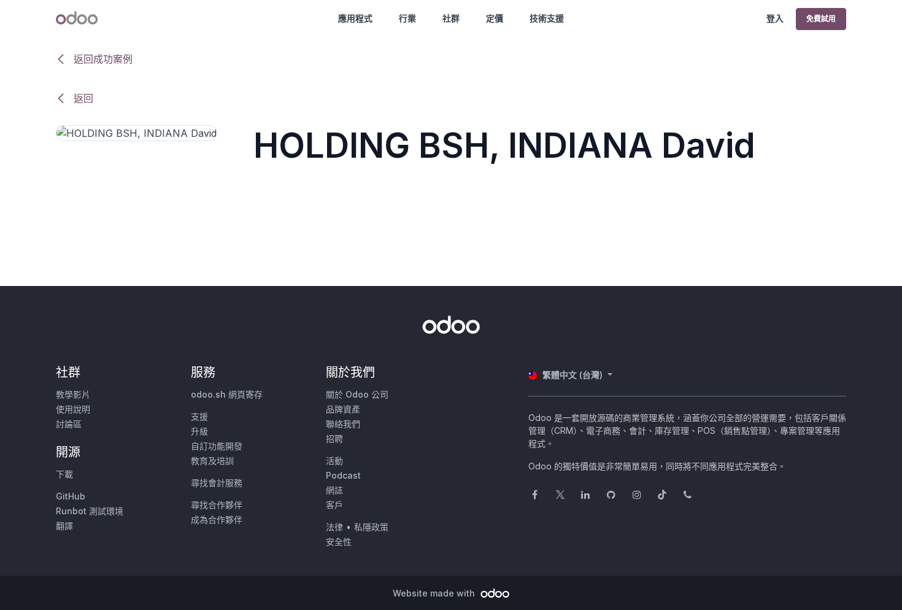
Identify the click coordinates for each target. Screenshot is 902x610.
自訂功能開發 (216, 446)
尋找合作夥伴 (216, 505)
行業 (407, 18)
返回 (82, 98)
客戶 (334, 505)
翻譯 (64, 525)
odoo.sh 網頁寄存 (227, 394)
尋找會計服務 (216, 482)
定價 (494, 18)
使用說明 (73, 409)
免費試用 (821, 18)
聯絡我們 (343, 424)
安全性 (339, 541)
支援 (199, 416)
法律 (334, 527)
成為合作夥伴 (216, 519)
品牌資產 (343, 409)
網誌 (334, 490)
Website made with (435, 593)
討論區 (69, 424)
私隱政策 (371, 527)
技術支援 (547, 18)
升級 (199, 431)
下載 (64, 474)
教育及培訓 (212, 460)
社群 (451, 18)
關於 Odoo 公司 (357, 394)
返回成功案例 (102, 59)
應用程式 (355, 18)
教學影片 (73, 394)
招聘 (334, 438)
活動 (334, 460)
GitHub (70, 496)
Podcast (343, 475)
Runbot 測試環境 (89, 511)
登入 (775, 18)
